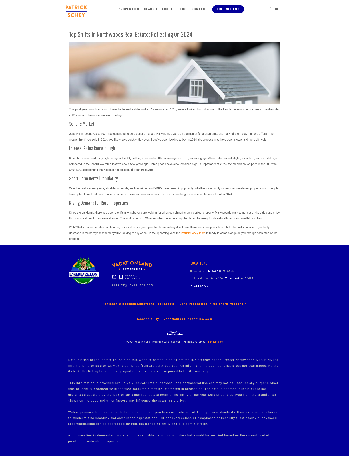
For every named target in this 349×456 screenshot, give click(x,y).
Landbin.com (215, 342)
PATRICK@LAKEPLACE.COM (133, 285)
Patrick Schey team (193, 233)
